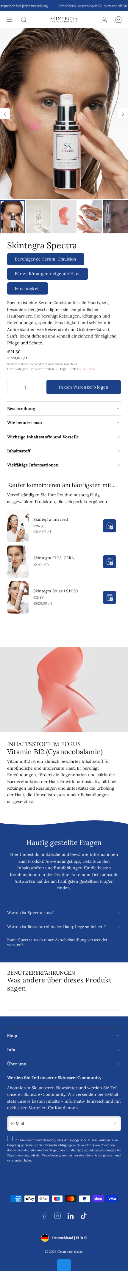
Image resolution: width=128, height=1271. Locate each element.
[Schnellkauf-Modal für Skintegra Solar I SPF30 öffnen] (109, 597)
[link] (104, 20)
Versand (35, 364)
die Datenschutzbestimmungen (93, 1150)
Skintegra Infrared (50, 519)
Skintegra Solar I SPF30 (55, 591)
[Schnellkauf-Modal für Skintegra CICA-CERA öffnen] (109, 561)
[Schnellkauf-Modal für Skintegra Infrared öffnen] (109, 525)
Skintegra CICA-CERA (53, 557)
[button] (9, 20)
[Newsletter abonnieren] (115, 1123)
